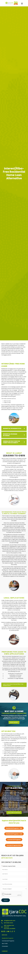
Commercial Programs (8, 941)
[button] (14, 722)
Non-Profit (5, 943)
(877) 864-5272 (7, 858)
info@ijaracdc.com (9, 920)
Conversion (5, 946)
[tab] (14, 428)
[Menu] (22, 3)
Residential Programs (7, 938)
